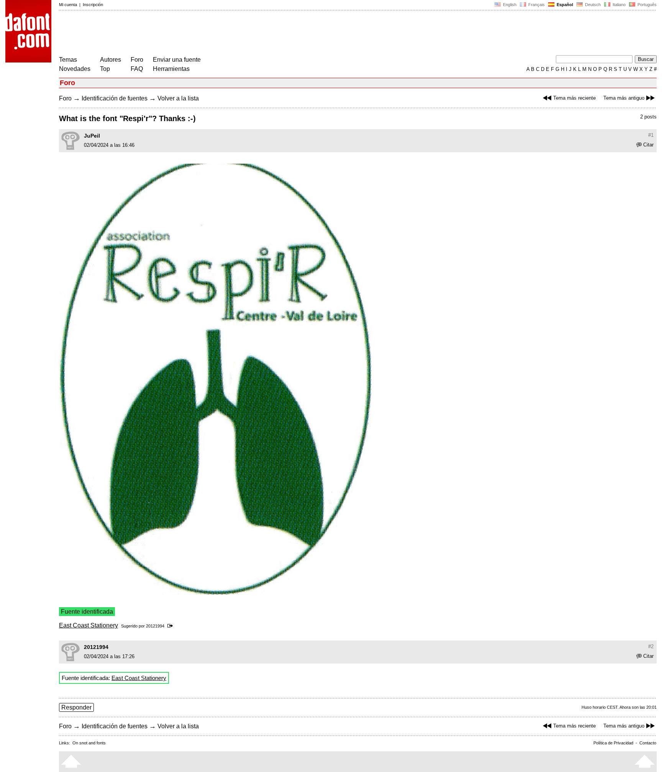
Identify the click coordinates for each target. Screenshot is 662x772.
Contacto (647, 743)
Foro (137, 59)
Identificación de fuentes (114, 98)
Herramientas (171, 69)
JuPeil (92, 136)
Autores (110, 59)
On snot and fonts (89, 743)
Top (105, 69)
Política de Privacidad (613, 743)
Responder (76, 707)
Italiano (618, 4)
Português (646, 4)
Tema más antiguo (623, 98)
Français (536, 4)
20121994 (155, 626)
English (509, 4)
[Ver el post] (171, 626)
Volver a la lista (178, 98)
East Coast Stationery (88, 625)
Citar (648, 145)
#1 (651, 135)
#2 (651, 646)
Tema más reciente (574, 98)
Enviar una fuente (177, 59)
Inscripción (93, 4)
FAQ (137, 69)
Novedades (74, 69)
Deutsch (592, 4)
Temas (68, 59)
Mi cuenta (68, 4)
